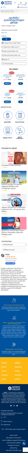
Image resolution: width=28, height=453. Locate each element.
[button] (21, 3)
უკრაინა (4, 367)
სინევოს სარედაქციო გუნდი (8, 25)
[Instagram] (14, 405)
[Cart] (15, 3)
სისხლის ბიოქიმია (9, 11)
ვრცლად (7, 83)
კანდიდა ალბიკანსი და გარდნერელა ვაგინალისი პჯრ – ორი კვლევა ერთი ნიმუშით (13, 209)
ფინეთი (4, 379)
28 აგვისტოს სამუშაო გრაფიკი (11, 165)
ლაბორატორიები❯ (8, 63)
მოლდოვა (5, 375)
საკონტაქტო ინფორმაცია (7, 410)
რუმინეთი (17, 362)
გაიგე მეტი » (4, 167)
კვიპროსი (17, 379)
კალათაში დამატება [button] (20, 83)
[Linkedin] (17, 405)
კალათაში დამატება (6, 39)
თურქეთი (17, 371)
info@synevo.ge (23, 7)
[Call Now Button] (24, 443)
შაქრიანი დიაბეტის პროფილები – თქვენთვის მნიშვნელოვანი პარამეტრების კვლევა (12, 186)
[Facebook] (11, 405)
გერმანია (4, 362)
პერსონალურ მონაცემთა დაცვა (14, 450)
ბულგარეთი (18, 367)
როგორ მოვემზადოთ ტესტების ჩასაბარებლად (13, 440)
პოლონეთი (18, 375)
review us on (9, 263)
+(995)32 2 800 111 (7, 421)
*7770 (3, 7)
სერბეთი (4, 371)
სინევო (2, 11)
